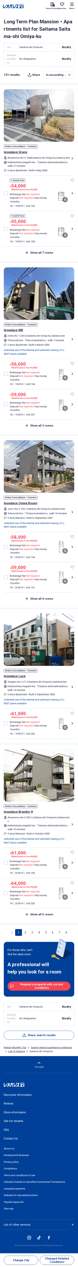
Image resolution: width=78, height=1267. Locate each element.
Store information (15, 1112)
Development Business (16, 1155)
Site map (8, 1208)
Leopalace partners (14, 1188)
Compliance (10, 1168)
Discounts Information (18, 1095)
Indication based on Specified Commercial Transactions (34, 1181)
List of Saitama (16, 1051)
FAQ (6, 1130)
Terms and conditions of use (19, 1175)
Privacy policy (11, 1162)
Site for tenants (13, 1121)
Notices (8, 1103)
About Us (9, 1148)
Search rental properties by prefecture (51, 1047)
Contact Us (11, 1138)
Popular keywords (13, 1202)
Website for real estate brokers (21, 1195)
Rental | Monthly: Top (15, 1047)
